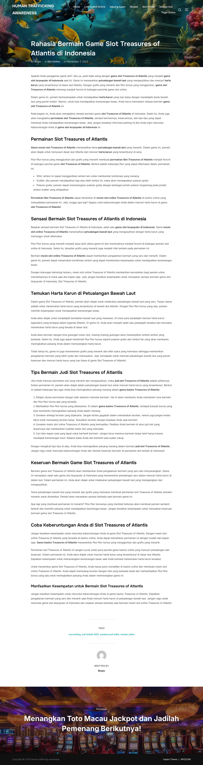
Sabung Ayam (117, 6)
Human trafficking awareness (33, 9)
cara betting (75, 634)
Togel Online (168, 12)
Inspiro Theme (170, 759)
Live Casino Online (94, 6)
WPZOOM (186, 759)
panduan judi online (109, 634)
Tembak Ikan (166, 6)
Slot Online (148, 6)
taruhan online (127, 634)
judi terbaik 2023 (90, 634)
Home (76, 6)
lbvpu (37, 61)
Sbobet (134, 6)
